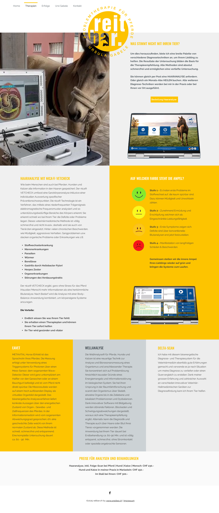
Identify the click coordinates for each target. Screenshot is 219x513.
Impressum (129, 500)
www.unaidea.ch (114, 500)
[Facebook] (110, 493)
